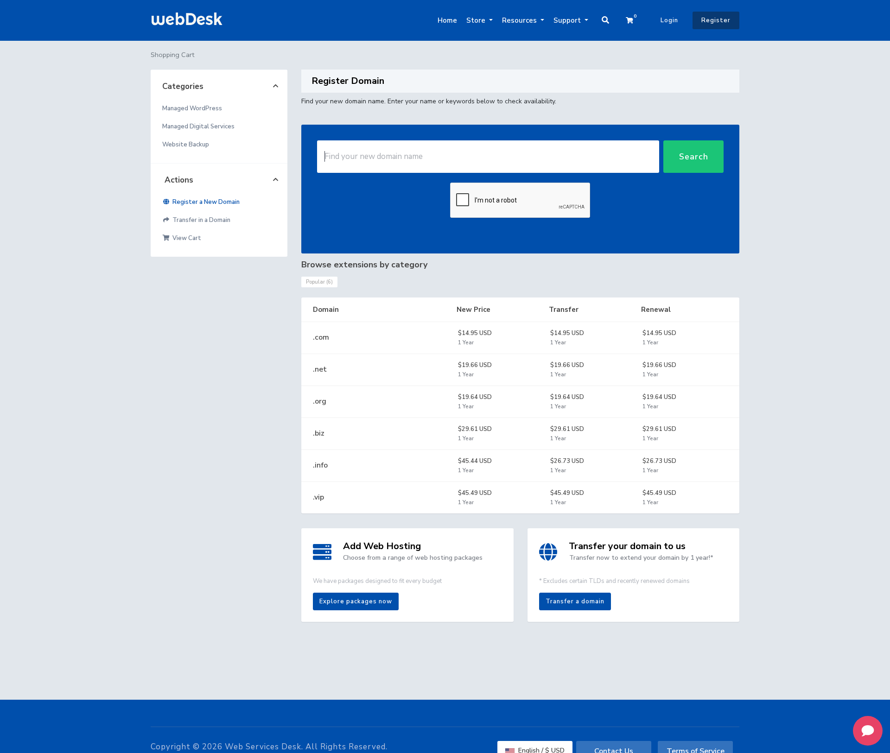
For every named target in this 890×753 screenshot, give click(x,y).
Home (447, 20)
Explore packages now (355, 601)
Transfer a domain (575, 601)
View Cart (185, 238)
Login (669, 20)
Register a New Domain (205, 202)
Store (476, 20)
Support (568, 20)
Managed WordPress (192, 108)
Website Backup (185, 144)
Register (716, 20)
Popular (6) (319, 281)
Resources (520, 20)
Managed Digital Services (198, 126)
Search (693, 156)
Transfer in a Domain (200, 220)
